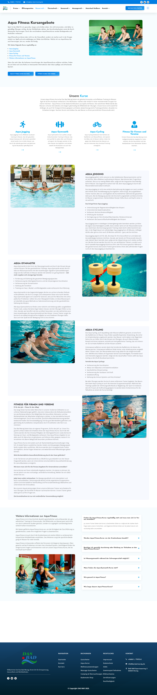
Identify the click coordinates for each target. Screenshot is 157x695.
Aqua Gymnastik (14, 51)
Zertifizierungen (109, 678)
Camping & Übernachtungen (91, 674)
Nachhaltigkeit (108, 681)
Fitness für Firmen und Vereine (19, 56)
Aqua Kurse (85, 663)
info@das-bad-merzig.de (136, 664)
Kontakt (105, 8)
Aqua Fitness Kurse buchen (20, 74)
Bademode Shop (87, 678)
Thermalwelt (52, 8)
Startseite (62, 660)
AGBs (105, 667)
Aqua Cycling (13, 53)
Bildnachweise (108, 674)
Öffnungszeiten (27, 8)
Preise (15, 8)
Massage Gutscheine (89, 670)
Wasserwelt (39, 8)
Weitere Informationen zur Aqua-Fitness (22, 58)
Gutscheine (85, 660)
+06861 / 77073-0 (134, 659)
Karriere (61, 667)
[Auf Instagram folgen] (148, 2)
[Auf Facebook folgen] (141, 2)
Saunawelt (64, 8)
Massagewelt (77, 8)
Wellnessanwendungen (89, 667)
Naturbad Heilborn (93, 8)
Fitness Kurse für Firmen (46, 74)
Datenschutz (108, 663)
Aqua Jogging (13, 49)
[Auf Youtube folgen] (145, 2)
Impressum (107, 660)
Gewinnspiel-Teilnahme (112, 670)
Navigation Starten (135, 8)
